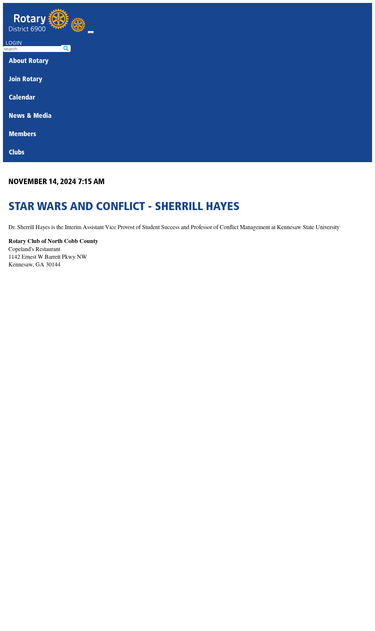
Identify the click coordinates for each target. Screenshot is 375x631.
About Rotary (28, 61)
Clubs (17, 153)
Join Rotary (25, 79)
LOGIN (13, 42)
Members (22, 134)
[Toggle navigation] (91, 32)
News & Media (30, 116)
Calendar (22, 98)
